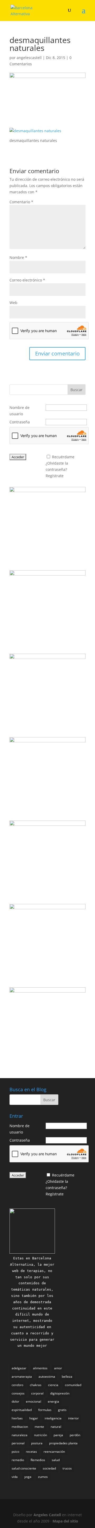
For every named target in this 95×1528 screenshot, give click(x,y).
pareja (58, 1435)
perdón (75, 1435)
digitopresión (59, 1393)
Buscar (76, 389)
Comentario (21, 201)
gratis (62, 1410)
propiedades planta (63, 1443)
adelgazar (19, 1368)
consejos (18, 1393)
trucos (67, 1468)
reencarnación (54, 1451)
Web (13, 302)
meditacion (20, 1426)
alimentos (40, 1368)
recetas (31, 1451)
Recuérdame (63, 456)
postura (36, 1443)
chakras (35, 1385)
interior (73, 1418)
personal (18, 1443)
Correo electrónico (27, 280)
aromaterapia (22, 1376)
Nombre (18, 257)
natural (56, 1426)
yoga (27, 1476)
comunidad (73, 1385)
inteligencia (53, 1418)
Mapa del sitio (65, 1521)
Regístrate (55, 475)
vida (15, 1476)
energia (53, 1401)
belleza (67, 1376)
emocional (33, 1401)
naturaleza (19, 1435)
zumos (43, 1476)
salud (56, 1460)
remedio (18, 1460)
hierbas (17, 1418)
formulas (44, 1410)
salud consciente (24, 1468)
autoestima (47, 1376)
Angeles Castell (47, 1514)
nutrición (40, 1435)
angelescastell (29, 57)
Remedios (38, 1460)
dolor (15, 1401)
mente (39, 1426)
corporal (37, 1393)
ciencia (53, 1385)
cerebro (17, 1385)
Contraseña (20, 421)
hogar (33, 1418)
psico (15, 1451)
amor (58, 1368)
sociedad (49, 1468)
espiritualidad (22, 1410)
